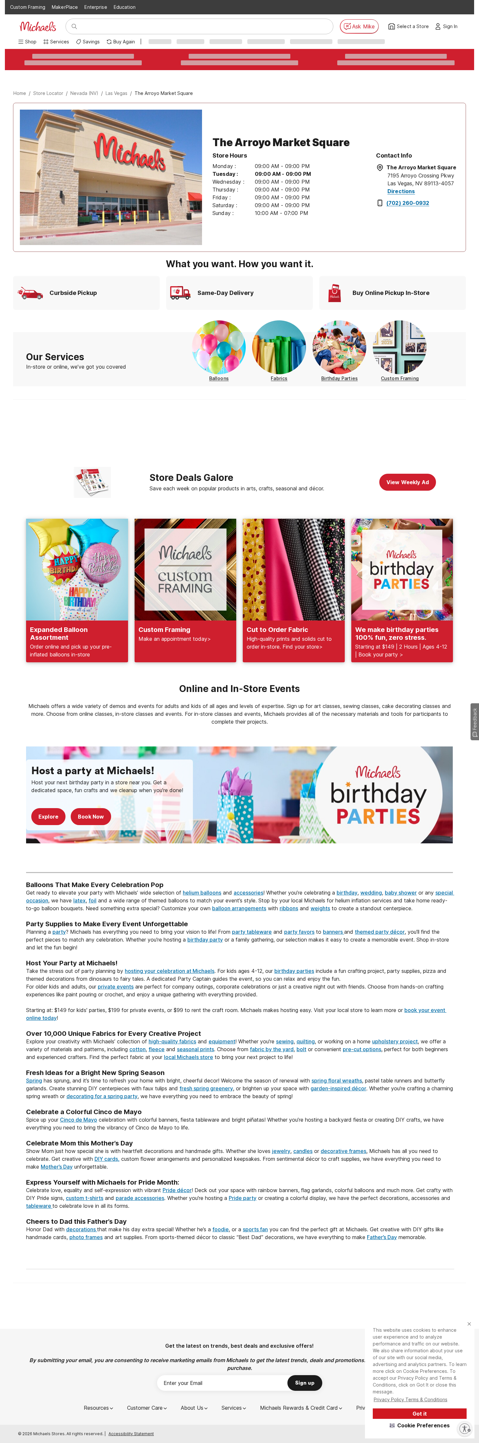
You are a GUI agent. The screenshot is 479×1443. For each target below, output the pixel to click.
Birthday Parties (339, 378)
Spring (34, 1080)
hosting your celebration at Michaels (169, 971)
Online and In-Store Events (239, 688)
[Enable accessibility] (464, 1428)
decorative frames (343, 1151)
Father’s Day (382, 1237)
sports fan (255, 1229)
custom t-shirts (84, 1198)
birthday (347, 892)
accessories (248, 892)
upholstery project (395, 1041)
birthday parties (294, 971)
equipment (222, 1041)
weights (320, 908)
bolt (301, 1049)
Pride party (242, 1198)
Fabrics (279, 378)
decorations (81, 1229)
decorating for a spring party (102, 1096)
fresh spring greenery (206, 1088)
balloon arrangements (239, 908)
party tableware (252, 932)
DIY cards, (107, 1159)
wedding (371, 892)
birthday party (205, 939)
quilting (306, 1041)
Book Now (91, 816)
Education (125, 7)
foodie (220, 1229)
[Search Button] (74, 26)
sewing (285, 1041)
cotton (137, 1049)
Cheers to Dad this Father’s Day (76, 1221)
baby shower (401, 892)
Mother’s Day (57, 1166)
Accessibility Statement (131, 1433)
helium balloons (202, 892)
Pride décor (177, 1190)
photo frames (86, 1237)
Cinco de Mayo (78, 1119)
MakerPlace (65, 7)
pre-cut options (362, 1049)
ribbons (289, 908)
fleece (157, 1049)
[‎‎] (239, 916)
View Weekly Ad (407, 482)
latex (79, 900)
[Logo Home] (38, 26)
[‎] (239, 860)
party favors (299, 932)
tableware (39, 1206)
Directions (401, 191)
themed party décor (380, 932)
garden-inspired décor (338, 1088)
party (59, 932)
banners (333, 932)
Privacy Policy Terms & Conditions (410, 1399)
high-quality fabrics (172, 1041)
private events (116, 986)
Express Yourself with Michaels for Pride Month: (103, 1182)
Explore (48, 816)
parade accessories (140, 1198)
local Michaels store (188, 1057)
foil (92, 900)
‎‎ (239, 877)
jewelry (281, 1151)
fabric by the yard (272, 1049)
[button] (419, 1425)
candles (302, 1151)
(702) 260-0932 (407, 203)
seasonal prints (195, 1049)
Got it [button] (420, 1413)
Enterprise (95, 7)
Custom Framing (27, 7)
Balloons (219, 378)
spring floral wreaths (337, 1080)
